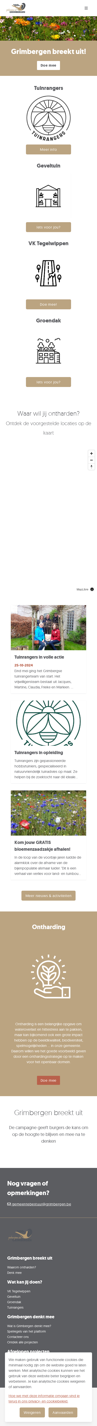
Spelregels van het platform (26, 1331)
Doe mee (49, 65)
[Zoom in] (91, 453)
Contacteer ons (18, 1337)
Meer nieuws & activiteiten (48, 895)
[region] (48, 521)
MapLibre (82, 589)
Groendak (14, 1302)
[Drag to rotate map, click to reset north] (91, 466)
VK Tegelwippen (18, 1291)
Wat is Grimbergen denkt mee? (29, 1326)
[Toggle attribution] (92, 589)
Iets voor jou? (48, 227)
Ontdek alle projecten (22, 1342)
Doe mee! (48, 304)
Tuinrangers (15, 1307)
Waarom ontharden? (21, 1267)
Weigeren (32, 1412)
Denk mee (14, 1273)
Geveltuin (14, 1296)
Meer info (48, 149)
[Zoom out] (91, 460)
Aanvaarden (63, 1412)
